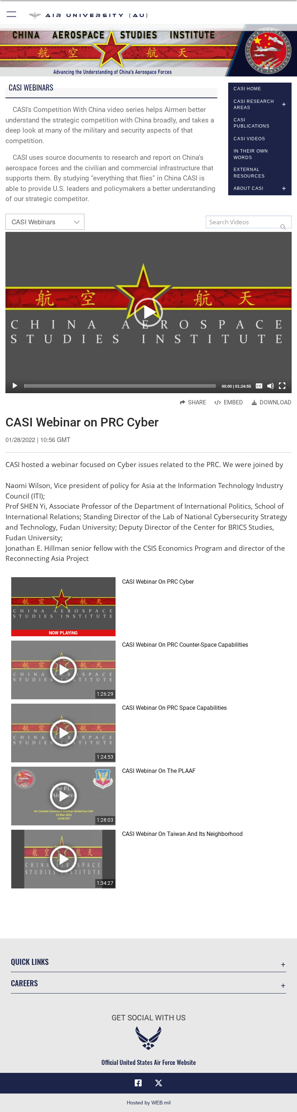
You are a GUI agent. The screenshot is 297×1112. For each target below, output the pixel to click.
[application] (148, 312)
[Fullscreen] (282, 386)
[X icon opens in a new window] (158, 1083)
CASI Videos (249, 138)
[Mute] (270, 386)
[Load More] (148, 906)
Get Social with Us (148, 1017)
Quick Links (30, 961)
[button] (12, 15)
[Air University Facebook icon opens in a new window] (138, 1083)
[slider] (120, 386)
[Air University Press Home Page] (148, 49)
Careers (24, 982)
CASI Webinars (33, 221)
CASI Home (247, 88)
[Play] (14, 386)
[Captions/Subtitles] (259, 386)
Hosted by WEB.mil (149, 1102)
